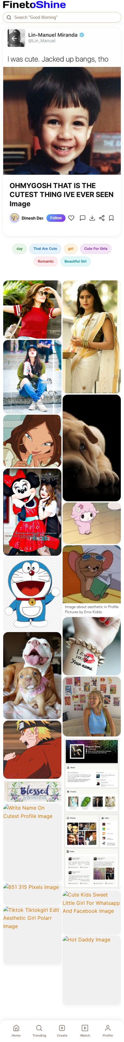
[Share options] (54, 287)
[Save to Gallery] (54, 298)
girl (70, 248)
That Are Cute (45, 248)
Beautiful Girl (75, 261)
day (20, 248)
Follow (56, 218)
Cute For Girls (95, 248)
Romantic (46, 261)
